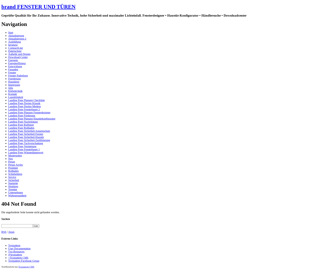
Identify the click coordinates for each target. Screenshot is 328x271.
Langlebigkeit (15, 97)
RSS (3, 232)
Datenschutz (15, 51)
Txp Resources (16, 251)
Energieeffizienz (17, 63)
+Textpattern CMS (18, 257)
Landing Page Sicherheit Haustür (26, 137)
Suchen (5, 219)
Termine (12, 189)
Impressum (14, 84)
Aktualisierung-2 (17, 38)
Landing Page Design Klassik (24, 103)
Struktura (13, 186)
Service (12, 177)
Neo (10, 158)
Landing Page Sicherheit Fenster (25, 134)
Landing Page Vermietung (22, 146)
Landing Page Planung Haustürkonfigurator (31, 118)
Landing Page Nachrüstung (23, 121)
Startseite (13, 183)
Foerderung (14, 78)
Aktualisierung (16, 35)
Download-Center (18, 57)
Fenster (12, 72)
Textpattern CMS (26, 267)
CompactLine (15, 47)
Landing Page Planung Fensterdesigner (29, 112)
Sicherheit (13, 180)
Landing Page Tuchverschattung (25, 143)
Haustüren (13, 81)
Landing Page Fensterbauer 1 (24, 149)
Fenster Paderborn (18, 75)
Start (10, 32)
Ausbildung (14, 41)
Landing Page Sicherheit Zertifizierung (29, 140)
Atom (11, 232)
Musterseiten (15, 155)
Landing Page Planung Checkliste (26, 100)
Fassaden (13, 69)
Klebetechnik (15, 91)
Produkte (13, 167)
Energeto (13, 60)
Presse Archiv (15, 164)
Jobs (10, 87)
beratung (13, 44)
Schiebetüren (15, 174)
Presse (11, 161)
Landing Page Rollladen (21, 127)
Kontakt (12, 94)
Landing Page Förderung (21, 115)
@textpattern (15, 254)
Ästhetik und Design (19, 54)
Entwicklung (15, 66)
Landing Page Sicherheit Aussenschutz (29, 131)
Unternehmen (15, 192)
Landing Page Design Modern (24, 106)
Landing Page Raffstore (21, 124)
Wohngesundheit (17, 195)
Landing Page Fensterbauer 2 (24, 109)
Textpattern (14, 245)
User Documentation (19, 248)
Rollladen (13, 171)
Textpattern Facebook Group (23, 260)
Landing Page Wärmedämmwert (25, 152)
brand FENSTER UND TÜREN (38, 7)
